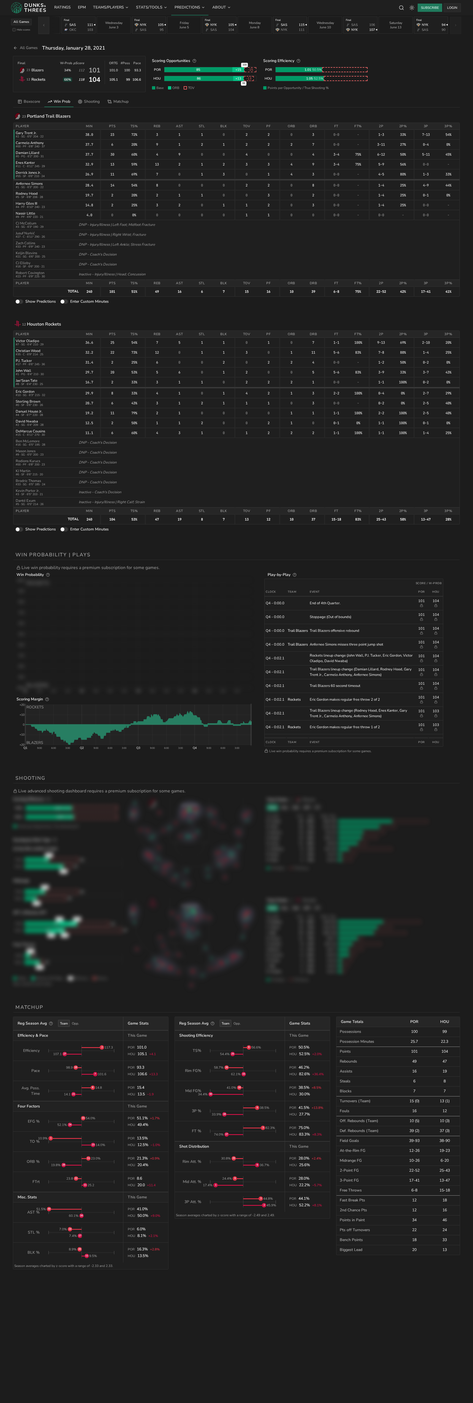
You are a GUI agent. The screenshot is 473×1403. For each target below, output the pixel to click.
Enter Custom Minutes (89, 301)
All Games (21, 22)
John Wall (23, 370)
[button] (238, 567)
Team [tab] (64, 1023)
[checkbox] (14, 29)
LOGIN (452, 8)
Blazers (37, 70)
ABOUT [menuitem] (219, 7)
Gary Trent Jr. (26, 133)
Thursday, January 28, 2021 (73, 48)
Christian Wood (28, 350)
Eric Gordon (25, 391)
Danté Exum (26, 500)
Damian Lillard (27, 152)
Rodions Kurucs (28, 461)
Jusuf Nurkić (25, 233)
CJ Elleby (23, 263)
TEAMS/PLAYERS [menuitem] (108, 7)
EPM (82, 7)
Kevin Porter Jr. (28, 490)
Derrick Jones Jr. (28, 172)
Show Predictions (40, 301)
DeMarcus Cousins (30, 431)
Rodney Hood (27, 193)
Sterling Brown (28, 401)
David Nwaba (27, 421)
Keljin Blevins (26, 253)
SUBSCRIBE (430, 8)
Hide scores (23, 29)
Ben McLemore (28, 441)
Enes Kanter (25, 162)
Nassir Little (25, 213)
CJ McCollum (26, 223)
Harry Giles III (26, 203)
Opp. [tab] (75, 1023)
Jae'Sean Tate (26, 380)
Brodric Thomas (28, 480)
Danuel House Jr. (29, 411)
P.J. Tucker (24, 360)
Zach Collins (25, 243)
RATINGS (62, 7)
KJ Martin (23, 470)
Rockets (38, 79)
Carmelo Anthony (30, 142)
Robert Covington (30, 272)
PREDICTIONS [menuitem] (187, 7)
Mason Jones (26, 451)
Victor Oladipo (27, 340)
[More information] (194, 61)
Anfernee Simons (29, 183)
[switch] (19, 301)
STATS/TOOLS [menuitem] (149, 7)
